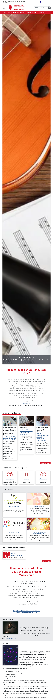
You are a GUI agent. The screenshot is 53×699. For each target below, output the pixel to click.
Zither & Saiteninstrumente (16, 554)
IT (38, 2)
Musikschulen (12, 12)
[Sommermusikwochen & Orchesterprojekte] (38, 524)
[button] (26, 359)
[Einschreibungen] (14, 498)
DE (35, 2)
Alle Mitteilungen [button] (45, 463)
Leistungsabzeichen (39, 506)
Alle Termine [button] (46, 561)
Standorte (30, 12)
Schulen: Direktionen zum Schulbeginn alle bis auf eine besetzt (9, 438)
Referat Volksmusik (39, 12)
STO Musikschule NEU (10, 638)
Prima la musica (14, 532)
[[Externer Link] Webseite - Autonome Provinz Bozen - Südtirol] (17, 7)
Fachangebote (10, 479)
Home (4, 12)
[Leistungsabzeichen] (38, 498)
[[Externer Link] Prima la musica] (14, 524)
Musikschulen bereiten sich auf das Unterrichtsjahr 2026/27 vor (26, 431)
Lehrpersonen (43, 479)
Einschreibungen (14, 506)
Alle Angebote (21, 12)
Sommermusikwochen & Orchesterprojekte (39, 532)
